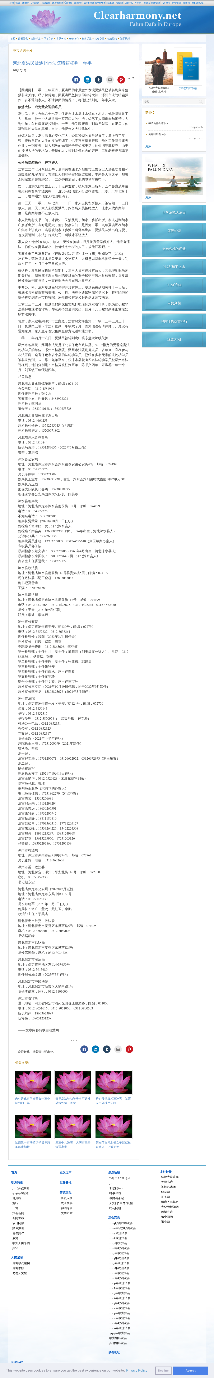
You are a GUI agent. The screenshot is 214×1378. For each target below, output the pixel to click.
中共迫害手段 (23, 50)
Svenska (176, 2)
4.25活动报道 (20, 1193)
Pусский (166, 2)
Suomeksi (89, 2)
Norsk (138, 2)
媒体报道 (18, 1228)
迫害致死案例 (21, 1263)
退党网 (165, 1222)
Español (78, 2)
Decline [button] (163, 1370)
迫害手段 (18, 1268)
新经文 (150, 113)
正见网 (165, 1197)
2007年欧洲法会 (119, 1293)
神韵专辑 (67, 1208)
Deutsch (35, 2)
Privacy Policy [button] (136, 1370)
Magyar (110, 2)
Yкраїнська (197, 2)
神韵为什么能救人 (158, 123)
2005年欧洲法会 (119, 1303)
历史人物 (67, 1198)
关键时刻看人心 (157, 134)
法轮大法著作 (170, 1177)
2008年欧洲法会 (119, 1288)
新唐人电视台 (170, 1202)
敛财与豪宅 (116, 1198)
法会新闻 (18, 1213)
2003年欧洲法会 (119, 1313)
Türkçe (186, 2)
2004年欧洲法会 (119, 1308)
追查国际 (167, 1217)
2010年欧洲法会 (119, 1278)
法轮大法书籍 (188, 88)
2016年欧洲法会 (119, 1248)
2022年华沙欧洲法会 (122, 1228)
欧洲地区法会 (118, 1338)
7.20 (111, 1183)
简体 (17, 3)
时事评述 (115, 1193)
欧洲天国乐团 (21, 1243)
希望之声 (167, 1212)
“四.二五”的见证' (120, 1178)
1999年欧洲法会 (119, 1333)
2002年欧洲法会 (119, 1318)
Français (45, 2)
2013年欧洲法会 (119, 1263)
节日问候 (18, 1223)
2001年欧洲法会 (119, 1323)
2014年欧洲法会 (119, 1258)
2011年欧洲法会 (119, 1273)
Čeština (68, 2)
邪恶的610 (115, 1188)
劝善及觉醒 (19, 1273)
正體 (11, 3)
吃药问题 (115, 1208)
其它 (15, 1248)
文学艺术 (67, 1213)
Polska (146, 2)
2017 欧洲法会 (118, 1243)
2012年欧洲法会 (119, 1268)
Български (57, 2)
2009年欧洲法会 (119, 1283)
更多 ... (149, 146)
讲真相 (16, 1198)
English (25, 2)
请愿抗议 (18, 1233)
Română (155, 2)
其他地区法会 (118, 1343)
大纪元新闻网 (170, 1207)
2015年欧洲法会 (119, 1253)
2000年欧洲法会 (119, 1328)
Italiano (119, 2)
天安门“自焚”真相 (121, 1203)
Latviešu (129, 2)
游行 (15, 1203)
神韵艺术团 (168, 1187)
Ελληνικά (100, 2)
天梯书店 (167, 1182)
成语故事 (67, 1203)
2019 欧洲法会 (118, 1233)
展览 (15, 1238)
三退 (15, 1208)
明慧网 (165, 1192)
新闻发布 (18, 1218)
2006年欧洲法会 (119, 1298)
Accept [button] (191, 1370)
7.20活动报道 (20, 1188)
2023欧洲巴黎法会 (121, 1223)
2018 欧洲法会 (118, 1238)
